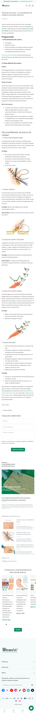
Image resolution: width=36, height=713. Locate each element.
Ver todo (18, 629)
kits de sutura (11, 393)
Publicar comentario (18, 449)
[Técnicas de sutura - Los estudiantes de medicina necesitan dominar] (8, 537)
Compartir (6, 404)
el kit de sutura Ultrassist (9, 55)
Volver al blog (7, 410)
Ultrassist (4, 501)
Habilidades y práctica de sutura (9, 561)
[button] (26, 5)
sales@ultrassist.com (26, 1)
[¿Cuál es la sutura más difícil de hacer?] (8, 524)
